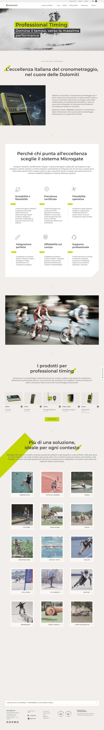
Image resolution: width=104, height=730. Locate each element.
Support (80, 1)
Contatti (86, 1)
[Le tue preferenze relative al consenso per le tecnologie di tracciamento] (102, 372)
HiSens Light (66, 406)
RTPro (26, 406)
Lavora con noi (72, 1)
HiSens (45, 406)
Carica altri (52, 419)
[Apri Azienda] (96, 5)
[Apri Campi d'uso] (88, 5)
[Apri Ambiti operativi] (78, 5)
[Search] (93, 1)
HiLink (83, 406)
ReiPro (7, 406)
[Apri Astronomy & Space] (53, 5)
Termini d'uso (46, 711)
